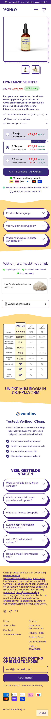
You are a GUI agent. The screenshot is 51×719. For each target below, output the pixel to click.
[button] (25, 40)
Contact (8, 629)
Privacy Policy (36, 632)
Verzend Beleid (37, 641)
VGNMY (16, 685)
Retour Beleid (36, 637)
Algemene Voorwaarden (36, 627)
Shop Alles (9, 625)
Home (6, 620)
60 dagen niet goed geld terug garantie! (26, 2)
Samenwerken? (12, 634)
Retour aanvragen (35, 647)
